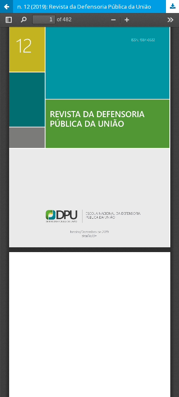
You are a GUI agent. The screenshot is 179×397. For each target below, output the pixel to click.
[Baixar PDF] (172, 6)
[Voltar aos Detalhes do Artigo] (6, 6)
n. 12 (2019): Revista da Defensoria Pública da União (84, 6)
